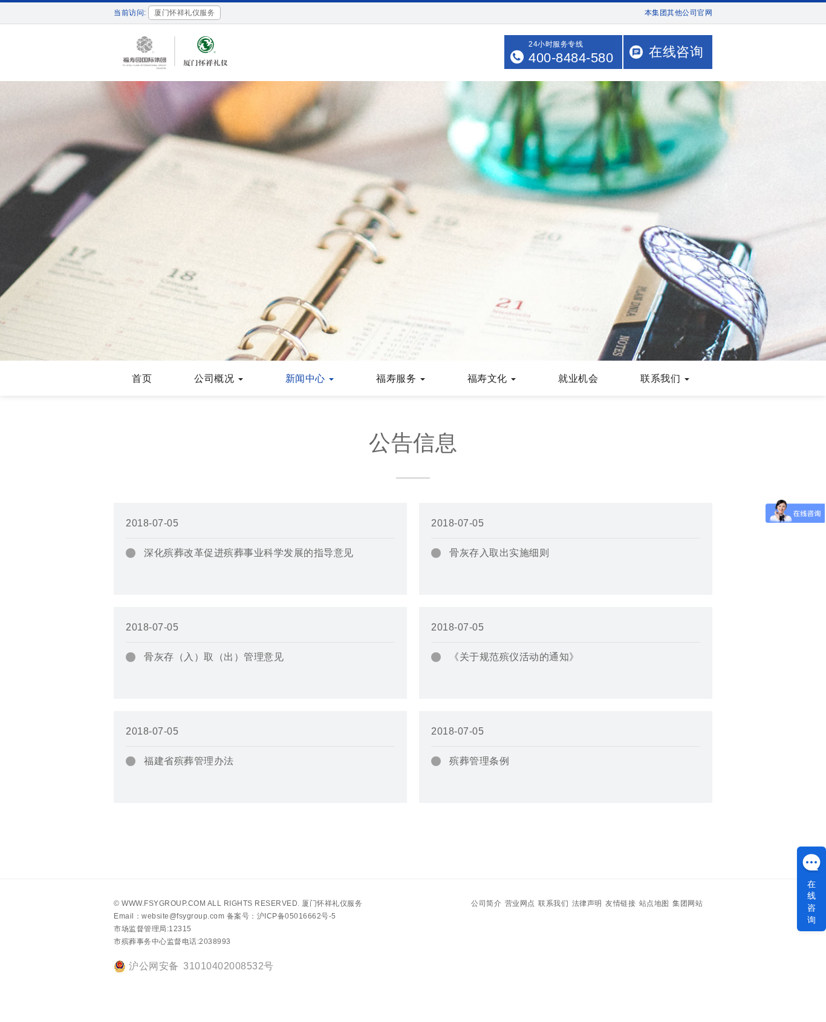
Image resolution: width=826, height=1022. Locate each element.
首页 (142, 378)
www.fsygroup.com (164, 903)
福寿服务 (397, 378)
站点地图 (654, 903)
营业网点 (520, 903)
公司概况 (215, 378)
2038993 (215, 941)
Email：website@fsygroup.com (169, 916)
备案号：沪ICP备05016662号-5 (281, 916)
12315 (180, 929)
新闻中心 (306, 378)
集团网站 (687, 903)
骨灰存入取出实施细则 (499, 553)
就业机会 (578, 378)
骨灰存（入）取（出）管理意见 (214, 657)
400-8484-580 (570, 57)
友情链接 (620, 903)
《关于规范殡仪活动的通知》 (514, 657)
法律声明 (587, 903)
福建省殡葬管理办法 (189, 761)
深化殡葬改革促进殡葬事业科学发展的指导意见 (249, 553)
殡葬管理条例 (479, 761)
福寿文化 (488, 378)
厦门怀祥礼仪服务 (332, 903)
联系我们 (661, 378)
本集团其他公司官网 (679, 12)
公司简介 (486, 903)
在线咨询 (676, 51)
